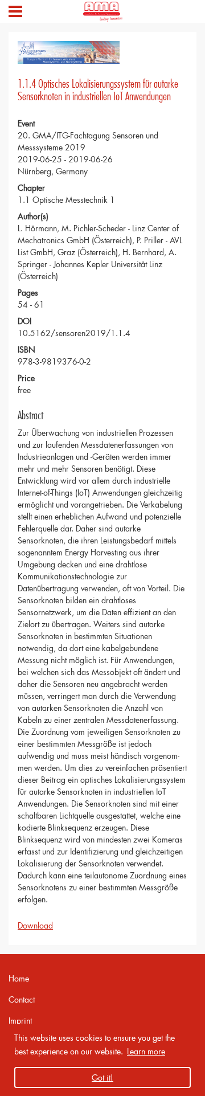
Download (35, 925)
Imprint (20, 1020)
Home (19, 978)
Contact (22, 999)
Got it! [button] (102, 1077)
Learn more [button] (146, 1051)
